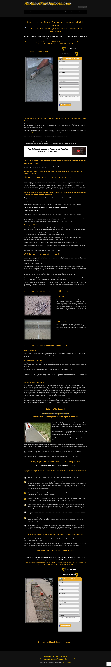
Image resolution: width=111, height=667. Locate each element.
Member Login (64, 659)
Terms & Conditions (77, 108)
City (60, 83)
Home (27, 11)
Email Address (62, 72)
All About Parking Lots (32, 124)
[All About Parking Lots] (55, 6)
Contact (83, 11)
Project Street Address (63, 79)
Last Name (61, 68)
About (31, 11)
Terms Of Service (57, 659)
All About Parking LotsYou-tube (86, 4)
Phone (60, 76)
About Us (49, 656)
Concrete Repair (41, 257)
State (60, 87)
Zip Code (61, 91)
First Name (61, 64)
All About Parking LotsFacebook (83, 4)
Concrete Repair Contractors (33, 18)
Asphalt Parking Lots (38, 11)
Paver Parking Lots (56, 11)
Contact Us (65, 656)
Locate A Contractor (55, 656)
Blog (80, 11)
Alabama (40, 18)
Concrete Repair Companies (33, 132)
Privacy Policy (51, 659)
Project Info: (61, 94)
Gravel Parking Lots (64, 11)
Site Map (46, 659)
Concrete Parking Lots (47, 11)
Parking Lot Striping (73, 11)
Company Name (62, 61)
